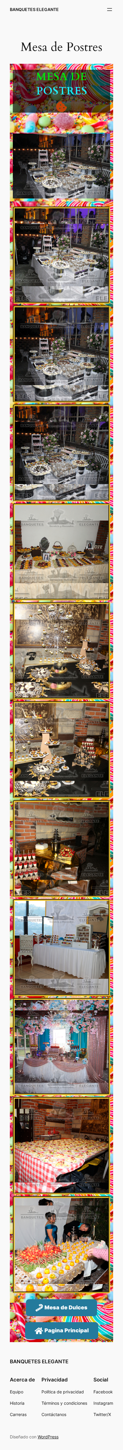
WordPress (48, 1436)
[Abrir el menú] (109, 9)
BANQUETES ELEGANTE (34, 9)
